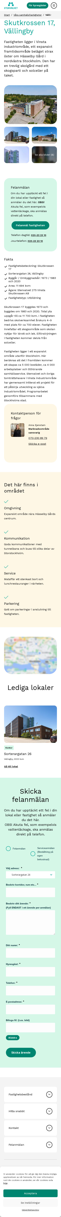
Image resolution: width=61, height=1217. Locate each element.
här (5, 1183)
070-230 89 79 (37, 438)
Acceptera (30, 1193)
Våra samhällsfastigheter (28, 15)
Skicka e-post (37, 443)
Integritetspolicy (30, 1210)
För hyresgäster (37, 5)
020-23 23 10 (38, 235)
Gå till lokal (11, 766)
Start (7, 15)
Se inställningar (30, 1202)
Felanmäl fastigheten (30, 225)
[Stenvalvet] (11, 5)
